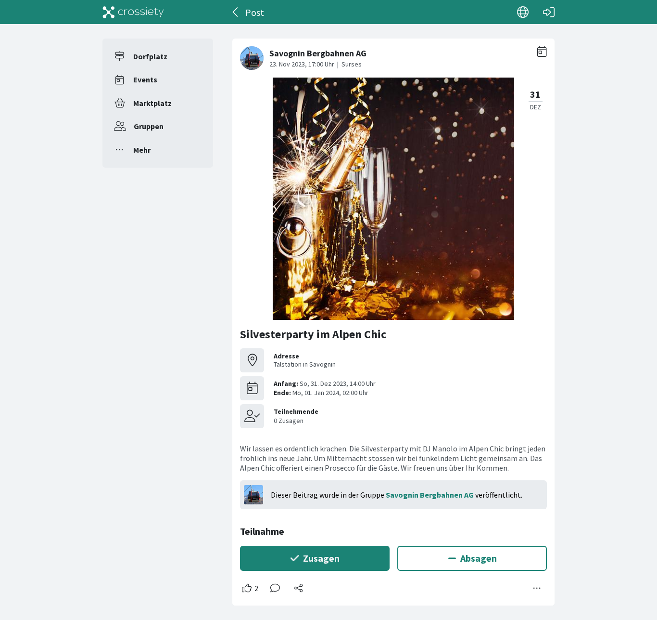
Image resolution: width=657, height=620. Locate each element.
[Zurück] (236, 12)
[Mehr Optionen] (537, 588)
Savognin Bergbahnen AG (430, 495)
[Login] (548, 12)
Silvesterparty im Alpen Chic (313, 334)
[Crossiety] (133, 12)
